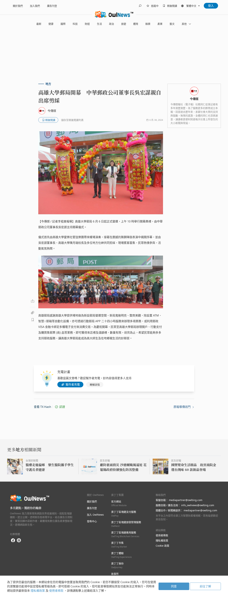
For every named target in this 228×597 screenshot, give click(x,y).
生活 (99, 23)
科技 (75, 23)
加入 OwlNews (95, 514)
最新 (38, 23)
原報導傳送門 (182, 406)
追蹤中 (155, 5)
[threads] (19, 540)
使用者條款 (162, 535)
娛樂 (147, 23)
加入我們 (35, 5)
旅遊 (123, 23)
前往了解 (205, 586)
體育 (135, 23)
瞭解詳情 (95, 384)
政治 (111, 23)
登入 (211, 6)
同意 (174, 586)
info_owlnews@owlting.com (197, 505)
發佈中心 (92, 521)
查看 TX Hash (42, 407)
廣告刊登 (52, 5)
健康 (50, 23)
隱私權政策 (162, 540)
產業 (159, 23)
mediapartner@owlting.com (185, 500)
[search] (140, 5)
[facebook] (13, 540)
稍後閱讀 (172, 5)
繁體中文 (191, 5)
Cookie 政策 (162, 545)
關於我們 (18, 5)
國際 (63, 23)
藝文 (172, 23)
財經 (87, 23)
